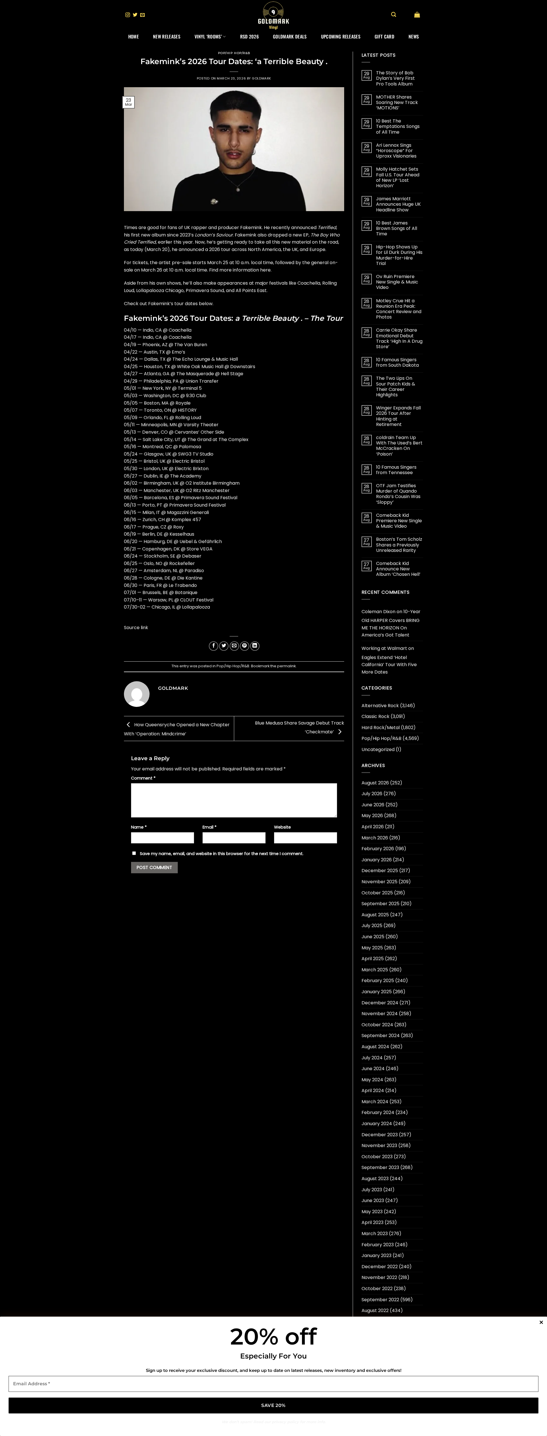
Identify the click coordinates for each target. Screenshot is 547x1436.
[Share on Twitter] (223, 646)
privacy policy (285, 1421)
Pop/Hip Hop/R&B (234, 53)
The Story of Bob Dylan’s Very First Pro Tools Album (395, 78)
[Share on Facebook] (213, 646)
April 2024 (373, 1090)
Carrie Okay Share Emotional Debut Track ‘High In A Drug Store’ (399, 338)
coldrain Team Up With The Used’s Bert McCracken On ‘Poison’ (399, 446)
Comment (143, 778)
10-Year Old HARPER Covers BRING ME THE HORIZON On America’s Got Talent (391, 623)
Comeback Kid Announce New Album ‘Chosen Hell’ (398, 569)
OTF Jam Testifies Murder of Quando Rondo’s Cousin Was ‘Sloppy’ (398, 494)
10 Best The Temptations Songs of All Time (398, 126)
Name (139, 827)
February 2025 (378, 980)
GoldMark (261, 78)
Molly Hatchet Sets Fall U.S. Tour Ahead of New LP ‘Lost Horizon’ (397, 177)
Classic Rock (375, 716)
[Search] (393, 15)
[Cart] (417, 14)
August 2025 (375, 914)
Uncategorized (378, 749)
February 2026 (378, 848)
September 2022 (380, 1299)
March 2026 (375, 838)
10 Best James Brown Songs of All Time (396, 228)
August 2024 (375, 1046)
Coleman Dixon (378, 611)
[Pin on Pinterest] (244, 646)
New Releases (166, 36)
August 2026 (375, 783)
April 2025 (373, 958)
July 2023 (372, 1189)
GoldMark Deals (290, 36)
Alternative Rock (380, 705)
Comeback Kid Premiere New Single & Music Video (399, 521)
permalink (286, 666)
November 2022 (379, 1277)
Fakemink (251, 227)
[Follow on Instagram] (127, 15)
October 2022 (377, 1288)
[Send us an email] (142, 15)
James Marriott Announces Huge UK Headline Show (398, 204)
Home (133, 36)
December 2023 (380, 1134)
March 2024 (375, 1101)
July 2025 (372, 925)
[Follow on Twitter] (135, 15)
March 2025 (375, 969)
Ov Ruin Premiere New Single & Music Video (397, 282)
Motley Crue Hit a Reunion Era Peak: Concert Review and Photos (398, 309)
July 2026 (372, 793)
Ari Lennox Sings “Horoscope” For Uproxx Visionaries (396, 150)
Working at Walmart (384, 648)
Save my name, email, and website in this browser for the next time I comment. (221, 853)
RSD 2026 (249, 36)
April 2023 (372, 1222)
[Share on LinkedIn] (255, 646)
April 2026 (373, 826)
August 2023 (375, 1178)
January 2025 (377, 991)
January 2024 (377, 1123)
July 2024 (372, 1057)
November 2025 (379, 881)
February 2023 (378, 1244)
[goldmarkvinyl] (273, 15)
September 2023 (380, 1167)
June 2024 (373, 1068)
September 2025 (380, 903)
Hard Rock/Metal (381, 727)
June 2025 (373, 936)
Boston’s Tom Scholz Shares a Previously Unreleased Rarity (399, 545)
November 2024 (380, 1013)
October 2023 (377, 1156)
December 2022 (380, 1266)
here (265, 270)
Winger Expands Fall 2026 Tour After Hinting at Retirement (398, 416)
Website (282, 827)
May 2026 (372, 815)
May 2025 (372, 948)
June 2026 (373, 804)
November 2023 (379, 1145)
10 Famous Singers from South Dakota (397, 362)
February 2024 (378, 1112)
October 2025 (377, 893)
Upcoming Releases (340, 36)
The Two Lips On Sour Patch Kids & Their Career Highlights (395, 386)
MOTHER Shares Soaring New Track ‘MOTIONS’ (397, 102)
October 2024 (377, 1024)
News (414, 36)
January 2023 (376, 1255)
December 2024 (380, 1003)
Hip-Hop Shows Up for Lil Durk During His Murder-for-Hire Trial (399, 255)
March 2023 (375, 1233)
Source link (136, 627)
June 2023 (373, 1200)
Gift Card (384, 36)
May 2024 (372, 1079)
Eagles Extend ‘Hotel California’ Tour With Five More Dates (389, 664)
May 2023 (372, 1211)
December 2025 (380, 870)
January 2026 (377, 859)
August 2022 (375, 1310)
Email (210, 827)
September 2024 (381, 1035)
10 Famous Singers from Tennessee (396, 469)
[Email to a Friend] (234, 646)
